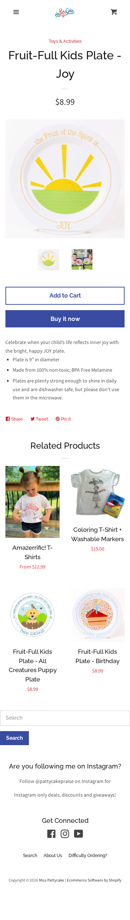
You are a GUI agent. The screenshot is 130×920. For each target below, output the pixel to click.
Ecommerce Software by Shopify (94, 880)
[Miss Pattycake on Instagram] (65, 835)
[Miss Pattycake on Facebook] (51, 835)
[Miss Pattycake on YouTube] (78, 835)
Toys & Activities (65, 41)
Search (30, 855)
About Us (53, 855)
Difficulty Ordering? (88, 855)
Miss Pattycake (51, 880)
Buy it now (65, 319)
